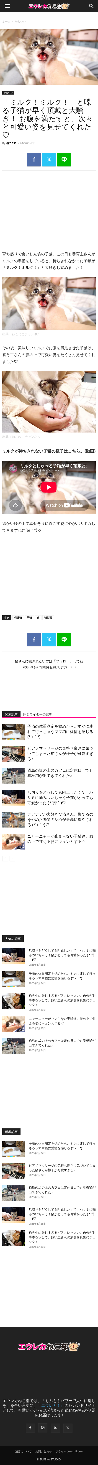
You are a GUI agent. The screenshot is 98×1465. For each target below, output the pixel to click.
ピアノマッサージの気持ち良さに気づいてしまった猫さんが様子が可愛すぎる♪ (60, 753)
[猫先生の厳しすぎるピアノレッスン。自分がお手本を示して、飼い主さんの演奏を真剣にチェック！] (13, 1001)
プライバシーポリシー (69, 1451)
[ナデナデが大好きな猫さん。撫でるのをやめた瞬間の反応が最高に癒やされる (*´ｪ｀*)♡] (13, 820)
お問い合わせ (43, 1451)
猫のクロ (11, 143)
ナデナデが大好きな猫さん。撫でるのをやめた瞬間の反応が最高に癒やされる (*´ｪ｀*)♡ (60, 819)
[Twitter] (49, 159)
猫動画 (48, 617)
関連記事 (11, 714)
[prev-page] (5, 858)
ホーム (6, 21)
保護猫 (18, 617)
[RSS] (55, 1428)
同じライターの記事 (37, 714)
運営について (23, 1451)
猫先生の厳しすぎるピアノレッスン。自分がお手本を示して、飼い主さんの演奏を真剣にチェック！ (62, 1000)
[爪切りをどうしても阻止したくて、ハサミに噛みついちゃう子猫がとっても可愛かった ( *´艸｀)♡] (13, 798)
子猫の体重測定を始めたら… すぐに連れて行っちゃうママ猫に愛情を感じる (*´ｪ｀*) (60, 731)
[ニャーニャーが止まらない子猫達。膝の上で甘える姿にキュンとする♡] (13, 842)
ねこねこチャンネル (26, 334)
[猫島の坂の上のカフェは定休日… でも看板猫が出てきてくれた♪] (13, 776)
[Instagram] (42, 1427)
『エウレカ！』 (50, 1405)
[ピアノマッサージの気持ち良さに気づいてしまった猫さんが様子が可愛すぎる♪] (13, 754)
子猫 (29, 617)
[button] (7, 6)
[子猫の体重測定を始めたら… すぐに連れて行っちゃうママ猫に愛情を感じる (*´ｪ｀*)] (13, 732)
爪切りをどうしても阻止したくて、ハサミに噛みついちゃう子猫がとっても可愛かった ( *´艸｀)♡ (60, 797)
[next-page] (12, 858)
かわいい (20, 21)
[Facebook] (34, 159)
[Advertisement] (49, 206)
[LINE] (64, 159)
